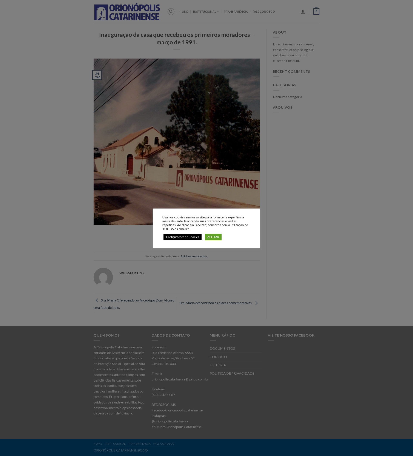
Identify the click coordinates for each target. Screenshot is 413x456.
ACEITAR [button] (213, 237)
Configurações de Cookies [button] (182, 237)
